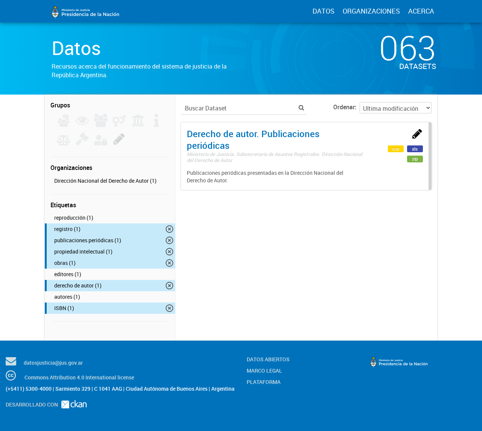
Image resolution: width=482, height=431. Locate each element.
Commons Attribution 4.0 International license (79, 377)
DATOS (323, 10)
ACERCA (421, 10)
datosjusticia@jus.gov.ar (53, 362)
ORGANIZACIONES (371, 10)
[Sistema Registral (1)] (119, 143)
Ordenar (344, 107)
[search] (301, 107)
